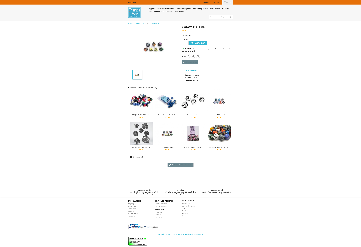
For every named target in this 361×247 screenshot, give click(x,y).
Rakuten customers (161, 204)
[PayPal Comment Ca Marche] (143, 226)
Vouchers (185, 216)
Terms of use (132, 209)
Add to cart (198, 43)
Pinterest (198, 56)
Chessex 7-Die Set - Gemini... (193, 147)
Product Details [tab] (191, 70)
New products (159, 212)
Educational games (184, 9)
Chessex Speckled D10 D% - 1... (219, 147)
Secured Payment (133, 213)
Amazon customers (161, 206)
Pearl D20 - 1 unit (219, 115)
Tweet (193, 56)
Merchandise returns (188, 206)
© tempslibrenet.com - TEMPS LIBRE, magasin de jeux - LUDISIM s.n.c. (180, 234)
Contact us (132, 2)
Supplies (152, 9)
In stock (188, 78)
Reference (188, 75)
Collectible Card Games (165, 9)
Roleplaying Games (200, 9)
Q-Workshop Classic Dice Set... (141, 147)
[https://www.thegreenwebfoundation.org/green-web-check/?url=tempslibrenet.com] (137, 241)
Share (188, 56)
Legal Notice (132, 206)
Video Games (179, 11)
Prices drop (158, 217)
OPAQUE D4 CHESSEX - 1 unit (141, 115)
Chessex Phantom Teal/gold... (167, 115)
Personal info (186, 203)
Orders (184, 208)
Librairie (225, 9)
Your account (188, 201)
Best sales (158, 215)
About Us (131, 211)
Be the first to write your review (182, 165)
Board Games (215, 9)
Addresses (185, 213)
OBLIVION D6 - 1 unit (167, 147)
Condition (188, 80)
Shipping (131, 204)
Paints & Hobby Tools (156, 11)
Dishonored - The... (193, 115)
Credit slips (185, 211)
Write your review (191, 62)
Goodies (169, 11)
